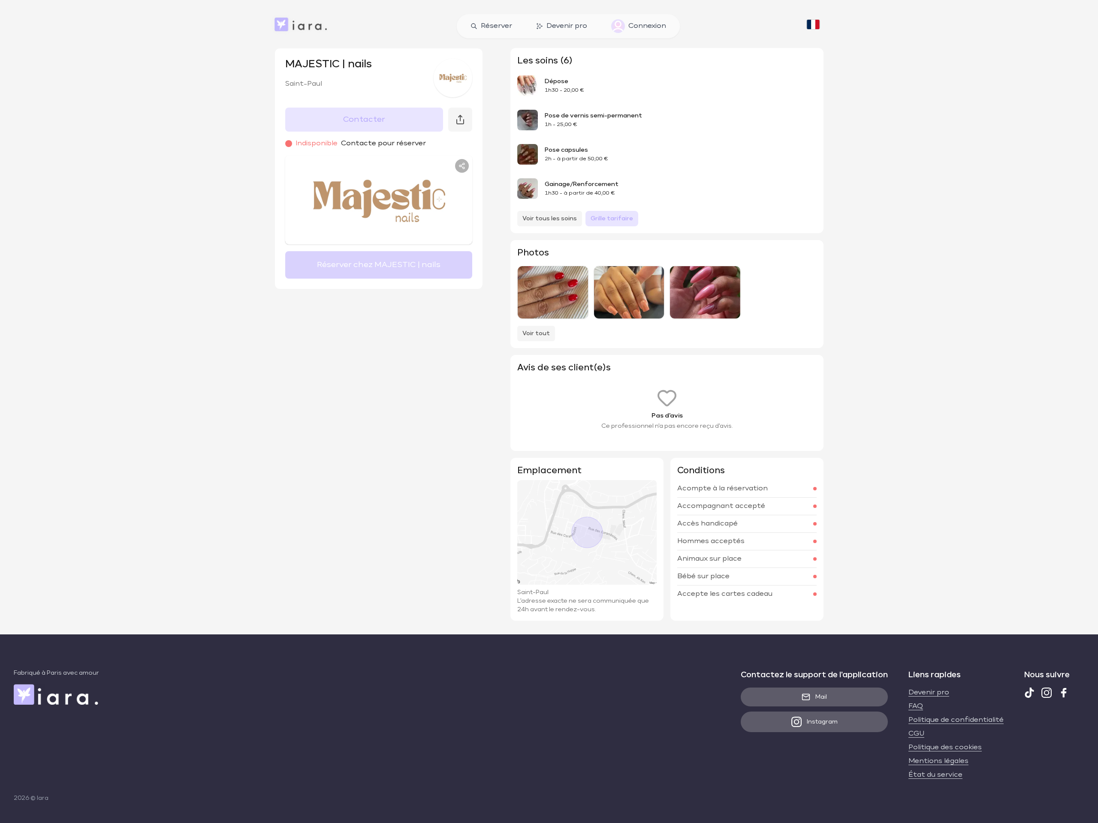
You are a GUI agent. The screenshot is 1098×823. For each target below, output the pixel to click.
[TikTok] (1029, 693)
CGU (916, 733)
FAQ (915, 706)
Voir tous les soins (549, 219)
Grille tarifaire (612, 219)
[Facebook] (1064, 693)
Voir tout (536, 333)
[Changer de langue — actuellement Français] (813, 26)
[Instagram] (1046, 693)
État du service (935, 775)
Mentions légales (938, 761)
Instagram (822, 722)
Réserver (496, 26)
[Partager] (462, 166)
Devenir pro (566, 26)
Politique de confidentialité (956, 720)
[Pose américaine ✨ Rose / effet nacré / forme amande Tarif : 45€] (705, 292)
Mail (821, 697)
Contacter (364, 119)
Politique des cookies (945, 747)
